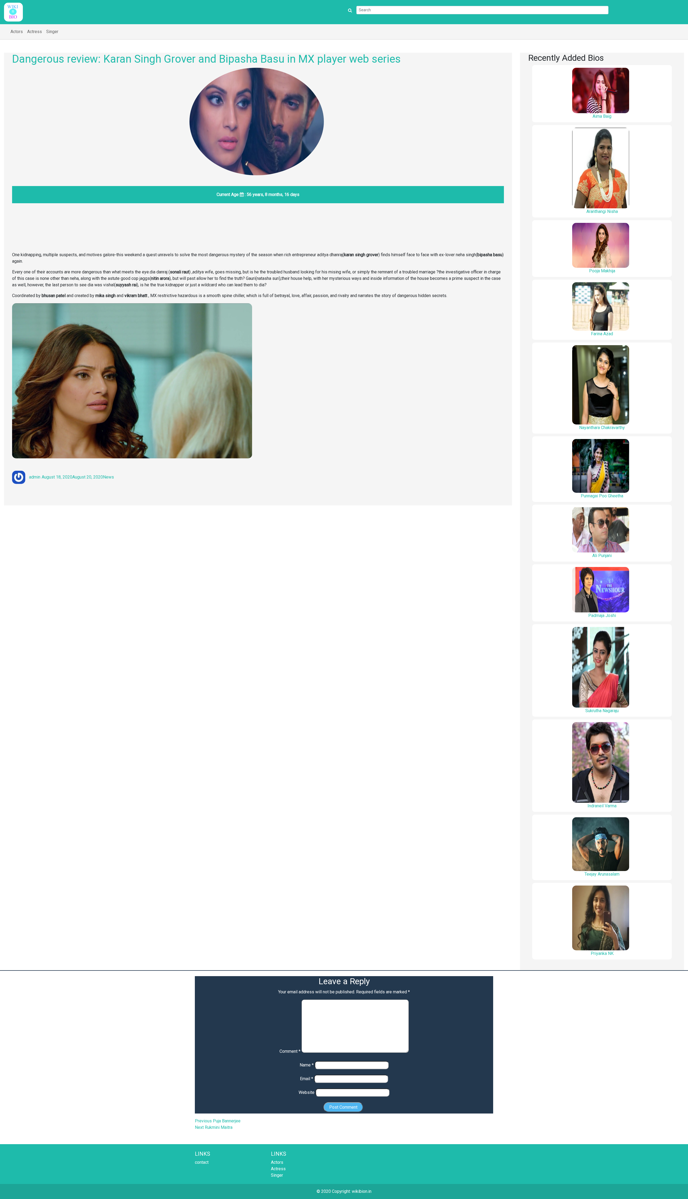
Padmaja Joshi (602, 615)
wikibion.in (361, 1191)
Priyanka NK (602, 953)
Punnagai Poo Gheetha (602, 495)
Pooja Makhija (602, 270)
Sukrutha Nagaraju (602, 710)
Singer (52, 31)
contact (202, 1162)
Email (306, 1078)
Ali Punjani (602, 555)
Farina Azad (602, 333)
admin (34, 477)
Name (307, 1065)
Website (306, 1092)
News (108, 477)
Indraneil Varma (602, 805)
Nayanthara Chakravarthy (602, 427)
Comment (290, 1051)
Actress (34, 31)
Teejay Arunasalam (602, 874)
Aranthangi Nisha (602, 211)
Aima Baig (602, 116)
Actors (16, 31)
